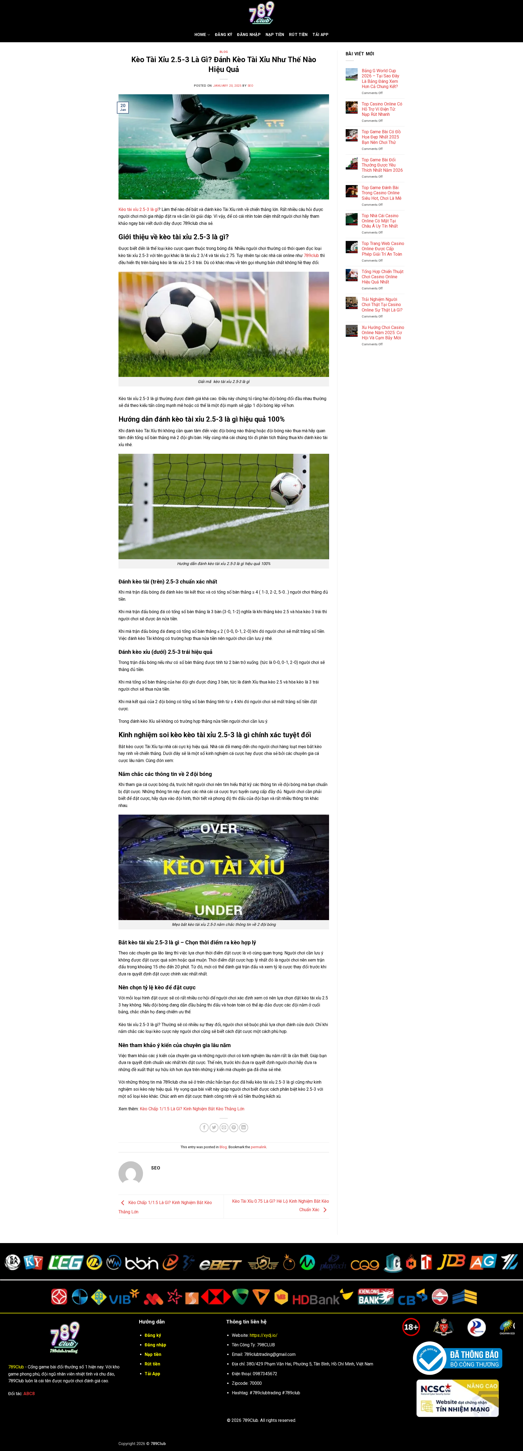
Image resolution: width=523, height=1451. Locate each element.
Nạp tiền (275, 34)
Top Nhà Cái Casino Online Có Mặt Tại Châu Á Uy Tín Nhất (380, 221)
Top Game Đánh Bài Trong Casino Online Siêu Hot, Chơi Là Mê (382, 193)
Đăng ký (223, 34)
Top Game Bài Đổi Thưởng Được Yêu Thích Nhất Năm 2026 (382, 165)
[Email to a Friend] (224, 1127)
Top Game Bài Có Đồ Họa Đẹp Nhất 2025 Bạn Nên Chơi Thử (381, 137)
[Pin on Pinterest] (233, 1127)
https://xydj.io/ (264, 1335)
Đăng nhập (249, 34)
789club (311, 255)
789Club (16, 1367)
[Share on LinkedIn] (243, 1127)
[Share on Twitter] (213, 1127)
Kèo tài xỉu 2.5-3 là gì (138, 209)
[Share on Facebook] (204, 1127)
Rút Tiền (298, 34)
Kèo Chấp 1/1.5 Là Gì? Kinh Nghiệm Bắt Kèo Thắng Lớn (192, 1108)
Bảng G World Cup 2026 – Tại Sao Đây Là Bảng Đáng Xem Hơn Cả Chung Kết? (380, 78)
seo (251, 85)
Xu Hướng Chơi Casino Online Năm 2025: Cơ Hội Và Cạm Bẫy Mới (383, 332)
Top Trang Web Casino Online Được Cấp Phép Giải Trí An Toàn (383, 248)
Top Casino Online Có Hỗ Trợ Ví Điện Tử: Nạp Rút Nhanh (382, 109)
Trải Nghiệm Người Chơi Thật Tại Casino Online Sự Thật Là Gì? (382, 304)
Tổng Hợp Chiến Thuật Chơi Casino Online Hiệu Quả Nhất (382, 277)
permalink (258, 1147)
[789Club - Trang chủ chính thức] (261, 13)
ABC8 (29, 1393)
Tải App (320, 34)
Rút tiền (152, 1364)
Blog (224, 52)
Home (200, 34)
